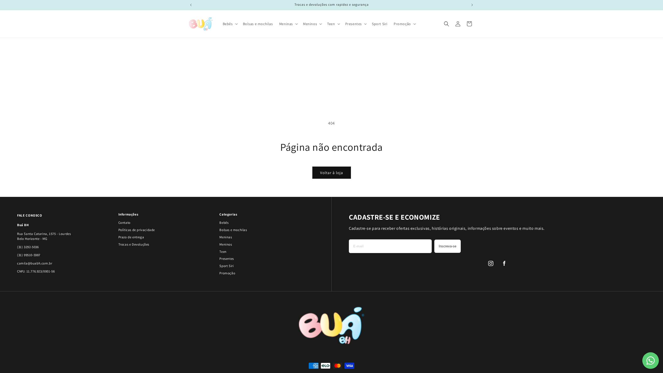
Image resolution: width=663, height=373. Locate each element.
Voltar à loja (331, 172)
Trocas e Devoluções (133, 244)
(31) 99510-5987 (28, 255)
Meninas (225, 237)
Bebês (223, 222)
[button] (230, 23)
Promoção (227, 273)
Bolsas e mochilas (233, 230)
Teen (222, 251)
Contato (124, 222)
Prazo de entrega (131, 237)
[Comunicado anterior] (191, 5)
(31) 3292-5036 (28, 247)
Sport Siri (226, 266)
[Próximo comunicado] (472, 5)
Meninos (225, 244)
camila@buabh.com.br (34, 263)
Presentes (226, 258)
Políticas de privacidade (136, 230)
